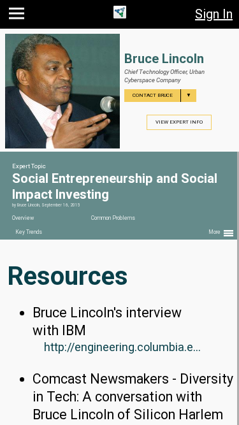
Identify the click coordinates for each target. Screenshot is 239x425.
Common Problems (113, 218)
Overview (23, 218)
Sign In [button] (214, 14)
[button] (18, 16)
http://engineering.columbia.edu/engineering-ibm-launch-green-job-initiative (125, 347)
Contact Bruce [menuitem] (162, 95)
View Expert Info (179, 122)
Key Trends (28, 232)
